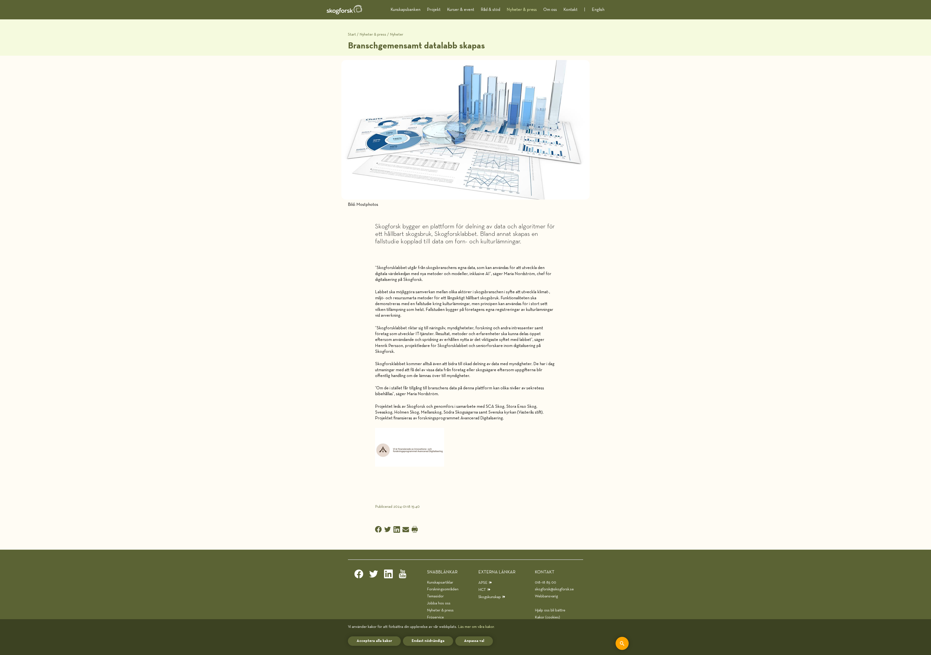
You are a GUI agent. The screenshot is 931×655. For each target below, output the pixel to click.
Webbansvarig (546, 596)
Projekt (434, 10)
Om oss (550, 10)
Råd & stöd (490, 10)
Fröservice (435, 617)
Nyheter (396, 34)
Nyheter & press (522, 10)
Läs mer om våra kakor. (476, 627)
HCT (482, 590)
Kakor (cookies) (547, 617)
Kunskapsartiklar (440, 582)
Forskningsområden (442, 589)
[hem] (344, 9)
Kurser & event (460, 10)
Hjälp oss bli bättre (550, 610)
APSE (483, 583)
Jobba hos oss (438, 603)
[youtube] (403, 575)
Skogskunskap (489, 597)
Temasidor (435, 596)
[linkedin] (388, 575)
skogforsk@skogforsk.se (554, 589)
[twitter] (373, 575)
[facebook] (358, 575)
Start (352, 34)
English (598, 10)
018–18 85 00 (545, 582)
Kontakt (570, 10)
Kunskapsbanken (405, 10)
